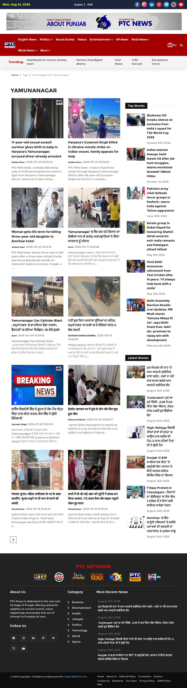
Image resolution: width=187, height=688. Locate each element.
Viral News (118, 61)
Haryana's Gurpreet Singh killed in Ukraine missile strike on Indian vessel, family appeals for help (93, 149)
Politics (45, 39)
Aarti (70, 247)
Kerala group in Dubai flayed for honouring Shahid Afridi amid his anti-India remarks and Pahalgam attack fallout (161, 236)
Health (76, 613)
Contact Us (103, 680)
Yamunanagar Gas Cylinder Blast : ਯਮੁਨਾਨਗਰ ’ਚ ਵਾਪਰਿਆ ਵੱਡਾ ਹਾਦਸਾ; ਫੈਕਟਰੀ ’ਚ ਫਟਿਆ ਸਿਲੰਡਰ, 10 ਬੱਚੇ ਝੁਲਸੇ (37, 325)
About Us (111, 676)
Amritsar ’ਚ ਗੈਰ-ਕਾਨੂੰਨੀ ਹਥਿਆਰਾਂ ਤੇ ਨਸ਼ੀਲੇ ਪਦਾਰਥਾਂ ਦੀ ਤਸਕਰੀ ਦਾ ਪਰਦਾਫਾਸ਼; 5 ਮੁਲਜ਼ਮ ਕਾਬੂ (161, 524)
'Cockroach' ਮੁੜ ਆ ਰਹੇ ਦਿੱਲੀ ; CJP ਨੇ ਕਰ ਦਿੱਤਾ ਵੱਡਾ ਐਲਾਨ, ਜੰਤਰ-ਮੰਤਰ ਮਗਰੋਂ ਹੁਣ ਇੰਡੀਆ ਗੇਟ (160, 406)
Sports (76, 641)
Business (77, 602)
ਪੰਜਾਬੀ (90, 4)
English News (27, 39)
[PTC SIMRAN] (135, 576)
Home (15, 75)
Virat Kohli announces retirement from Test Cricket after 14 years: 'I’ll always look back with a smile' (161, 275)
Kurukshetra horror (160, 61)
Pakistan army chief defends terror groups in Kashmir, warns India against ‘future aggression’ (161, 199)
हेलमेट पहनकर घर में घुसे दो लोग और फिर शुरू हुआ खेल (93, 411)
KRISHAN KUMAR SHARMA (82, 335)
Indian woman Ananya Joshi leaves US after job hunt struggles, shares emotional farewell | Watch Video (161, 163)
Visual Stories (65, 39)
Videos (82, 39)
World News (26, 50)
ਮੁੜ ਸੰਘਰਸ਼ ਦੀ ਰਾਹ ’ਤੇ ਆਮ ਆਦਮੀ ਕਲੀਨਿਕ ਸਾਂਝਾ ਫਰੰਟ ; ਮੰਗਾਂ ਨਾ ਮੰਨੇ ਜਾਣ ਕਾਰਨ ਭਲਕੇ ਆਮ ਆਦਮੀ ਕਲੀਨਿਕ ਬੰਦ (160, 376)
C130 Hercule (137, 61)
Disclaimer (117, 680)
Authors (158, 676)
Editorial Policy (127, 676)
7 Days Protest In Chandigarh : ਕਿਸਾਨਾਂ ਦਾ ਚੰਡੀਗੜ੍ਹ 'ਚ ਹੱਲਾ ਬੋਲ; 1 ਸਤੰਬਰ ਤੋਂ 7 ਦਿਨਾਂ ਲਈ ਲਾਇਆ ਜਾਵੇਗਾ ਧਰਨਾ (161, 496)
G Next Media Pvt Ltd (75, 676)
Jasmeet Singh (19, 424)
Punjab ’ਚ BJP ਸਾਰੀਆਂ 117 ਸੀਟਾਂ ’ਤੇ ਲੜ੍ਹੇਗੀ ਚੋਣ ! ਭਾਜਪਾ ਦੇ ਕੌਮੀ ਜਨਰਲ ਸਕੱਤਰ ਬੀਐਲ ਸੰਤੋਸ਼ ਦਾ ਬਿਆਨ (160, 466)
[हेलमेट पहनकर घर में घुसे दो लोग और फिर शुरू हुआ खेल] (94, 384)
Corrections (144, 676)
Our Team (131, 680)
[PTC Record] (59, 576)
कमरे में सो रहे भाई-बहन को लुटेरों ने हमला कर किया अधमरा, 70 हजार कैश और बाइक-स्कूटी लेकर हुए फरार (93, 498)
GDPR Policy (164, 680)
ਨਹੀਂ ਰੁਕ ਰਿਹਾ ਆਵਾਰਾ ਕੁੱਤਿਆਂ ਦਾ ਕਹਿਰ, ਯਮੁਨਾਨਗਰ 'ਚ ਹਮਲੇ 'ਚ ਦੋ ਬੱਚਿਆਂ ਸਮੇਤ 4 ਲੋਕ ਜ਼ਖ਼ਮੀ (92, 325)
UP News (122, 39)
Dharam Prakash (76, 419)
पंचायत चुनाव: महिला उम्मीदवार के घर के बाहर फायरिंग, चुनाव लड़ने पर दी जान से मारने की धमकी (36, 498)
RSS (99, 684)
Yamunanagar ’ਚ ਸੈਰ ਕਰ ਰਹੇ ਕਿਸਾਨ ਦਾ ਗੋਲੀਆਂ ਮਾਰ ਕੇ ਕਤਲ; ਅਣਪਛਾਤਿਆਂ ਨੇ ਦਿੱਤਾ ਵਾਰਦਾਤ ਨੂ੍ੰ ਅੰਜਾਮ (94, 236)
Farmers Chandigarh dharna (89, 61)
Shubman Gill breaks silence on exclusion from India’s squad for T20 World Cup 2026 (160, 126)
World (76, 636)
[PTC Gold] (97, 576)
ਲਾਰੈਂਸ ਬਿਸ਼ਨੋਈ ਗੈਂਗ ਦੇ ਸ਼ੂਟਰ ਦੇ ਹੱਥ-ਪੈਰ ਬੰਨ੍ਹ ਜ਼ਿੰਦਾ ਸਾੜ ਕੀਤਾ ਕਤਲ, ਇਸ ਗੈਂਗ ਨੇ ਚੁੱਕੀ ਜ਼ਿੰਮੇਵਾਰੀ (37, 413)
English (78, 4)
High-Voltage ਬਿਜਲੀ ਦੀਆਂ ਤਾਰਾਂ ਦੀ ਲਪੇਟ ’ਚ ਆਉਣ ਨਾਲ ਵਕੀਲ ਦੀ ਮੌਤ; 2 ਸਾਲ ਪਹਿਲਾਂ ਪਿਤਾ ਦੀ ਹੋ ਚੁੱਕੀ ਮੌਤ (161, 436)
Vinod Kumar (18, 509)
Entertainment (100, 39)
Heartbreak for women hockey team (46, 61)
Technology (79, 630)
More (44, 50)
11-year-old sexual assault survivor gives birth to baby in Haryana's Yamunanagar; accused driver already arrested (36, 149)
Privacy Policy (146, 680)
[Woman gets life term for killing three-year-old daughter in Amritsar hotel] (37, 207)
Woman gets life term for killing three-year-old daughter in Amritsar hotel (36, 236)
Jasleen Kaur (18, 162)
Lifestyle (77, 619)
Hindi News (139, 39)
